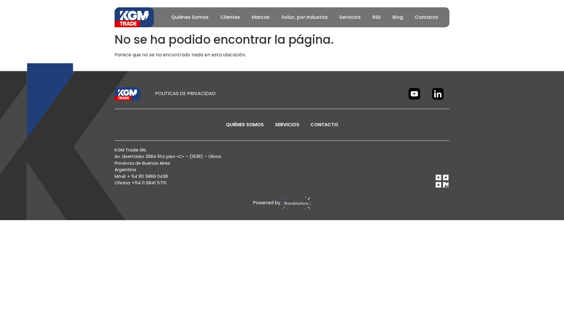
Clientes (230, 17)
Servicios (350, 17)
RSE (376, 17)
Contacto (426, 17)
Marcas (261, 17)
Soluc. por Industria (304, 17)
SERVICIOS (287, 124)
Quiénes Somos (190, 17)
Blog (397, 17)
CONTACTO (324, 124)
